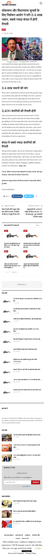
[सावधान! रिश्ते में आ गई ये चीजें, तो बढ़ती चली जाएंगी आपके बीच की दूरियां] (7, 372)
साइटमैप (18, 538)
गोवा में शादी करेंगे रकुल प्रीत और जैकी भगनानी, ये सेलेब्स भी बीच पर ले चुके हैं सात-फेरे (11, 211)
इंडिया (3, 29)
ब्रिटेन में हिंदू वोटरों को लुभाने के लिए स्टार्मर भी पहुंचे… (25, 501)
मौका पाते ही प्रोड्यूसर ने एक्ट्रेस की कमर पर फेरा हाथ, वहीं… (27, 339)
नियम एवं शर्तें (25, 538)
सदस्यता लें (36, 482)
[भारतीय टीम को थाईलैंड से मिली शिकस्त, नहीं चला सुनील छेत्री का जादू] (7, 321)
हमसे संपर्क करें (19, 535)
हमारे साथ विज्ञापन (8, 535)
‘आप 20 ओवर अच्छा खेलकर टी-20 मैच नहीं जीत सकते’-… (27, 379)
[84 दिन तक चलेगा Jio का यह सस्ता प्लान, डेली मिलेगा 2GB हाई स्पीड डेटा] (7, 301)
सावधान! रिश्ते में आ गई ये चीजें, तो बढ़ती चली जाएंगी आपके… (27, 369)
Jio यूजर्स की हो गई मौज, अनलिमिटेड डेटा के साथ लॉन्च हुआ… (27, 521)
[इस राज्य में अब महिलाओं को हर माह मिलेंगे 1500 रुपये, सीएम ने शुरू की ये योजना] (12, 235)
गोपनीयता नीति (36, 535)
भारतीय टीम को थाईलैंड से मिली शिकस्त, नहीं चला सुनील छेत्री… (27, 319)
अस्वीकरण (27, 535)
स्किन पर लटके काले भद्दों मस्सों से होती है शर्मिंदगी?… (25, 511)
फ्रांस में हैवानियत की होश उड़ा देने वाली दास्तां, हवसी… (25, 349)
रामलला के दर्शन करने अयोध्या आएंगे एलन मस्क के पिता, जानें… (27, 390)
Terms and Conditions (16, 553)
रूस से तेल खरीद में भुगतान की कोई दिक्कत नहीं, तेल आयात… (27, 435)
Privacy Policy (31, 553)
